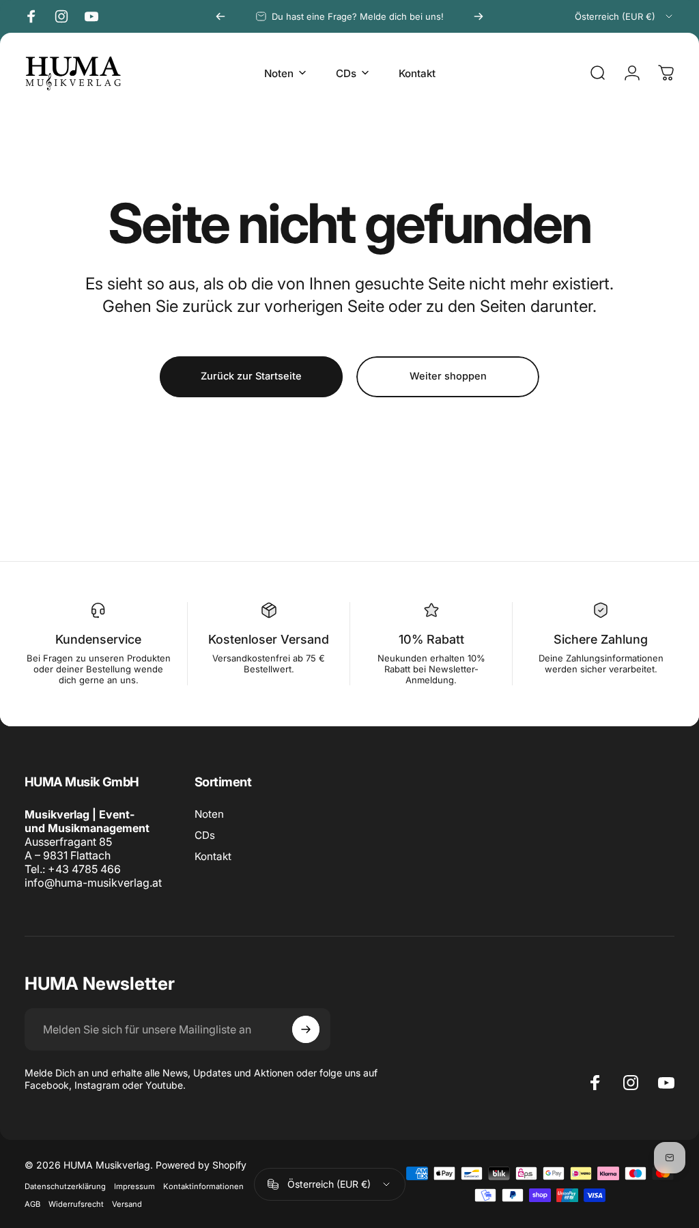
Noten (209, 814)
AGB (32, 1204)
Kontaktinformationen (203, 1186)
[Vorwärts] (478, 16)
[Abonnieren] (305, 1029)
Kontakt (213, 856)
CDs (205, 835)
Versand (127, 1204)
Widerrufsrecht (76, 1204)
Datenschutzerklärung (65, 1186)
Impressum (134, 1186)
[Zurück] (220, 16)
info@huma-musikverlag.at (93, 882)
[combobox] (624, 16)
